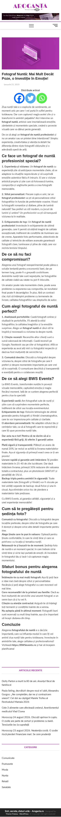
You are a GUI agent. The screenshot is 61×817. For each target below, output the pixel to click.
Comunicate (8, 758)
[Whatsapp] (41, 98)
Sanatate (6, 787)
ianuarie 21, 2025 (11, 84)
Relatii (5, 781)
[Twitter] (30, 98)
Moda (5, 770)
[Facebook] (19, 98)
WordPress (23, 814)
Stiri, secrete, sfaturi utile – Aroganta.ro (24, 811)
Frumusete (7, 764)
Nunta (5, 775)
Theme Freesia (12, 814)
